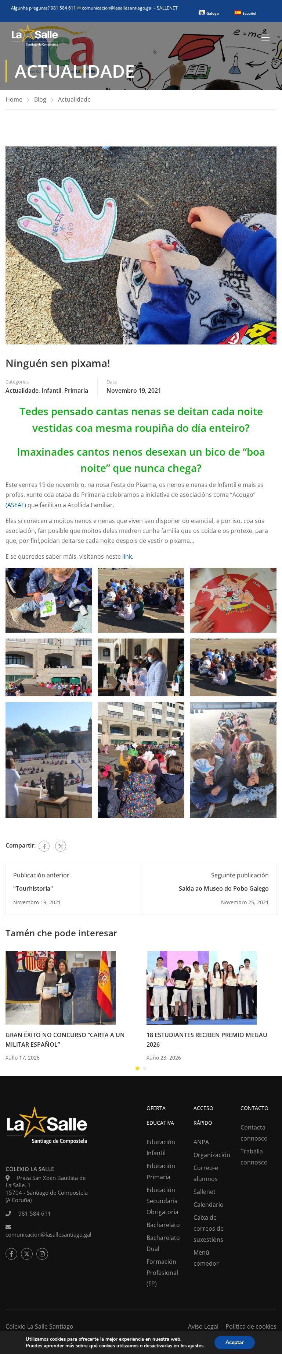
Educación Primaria (161, 1171)
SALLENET (167, 8)
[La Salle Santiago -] (35, 37)
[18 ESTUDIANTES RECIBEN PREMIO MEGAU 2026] (202, 987)
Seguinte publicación (240, 875)
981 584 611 (34, 1213)
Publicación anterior (41, 875)
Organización (211, 1155)
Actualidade (74, 99)
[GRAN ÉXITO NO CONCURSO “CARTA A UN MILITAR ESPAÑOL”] (61, 987)
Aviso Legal (203, 1326)
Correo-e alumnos (206, 1173)
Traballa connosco (254, 1156)
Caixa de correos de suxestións (209, 1228)
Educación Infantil (161, 1147)
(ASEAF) (16, 505)
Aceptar (234, 1342)
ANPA (201, 1142)
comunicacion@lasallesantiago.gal (115, 8)
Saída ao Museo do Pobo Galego (224, 888)
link (127, 556)
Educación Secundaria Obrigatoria (162, 1201)
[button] (137, 1068)
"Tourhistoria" (33, 888)
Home (14, 99)
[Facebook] (44, 846)
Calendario (209, 1205)
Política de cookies (250, 1326)
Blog (40, 99)
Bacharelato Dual (163, 1243)
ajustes (195, 1346)
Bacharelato (163, 1225)
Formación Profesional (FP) (162, 1273)
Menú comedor (206, 1258)
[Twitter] (60, 846)
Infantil (51, 390)
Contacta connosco (254, 1132)
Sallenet (205, 1192)
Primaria (76, 390)
